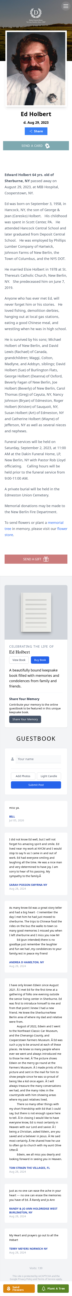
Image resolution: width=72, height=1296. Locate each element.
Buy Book (40, 660)
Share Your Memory (25, 719)
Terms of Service (46, 1279)
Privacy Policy (25, 1279)
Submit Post (36, 785)
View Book (18, 660)
